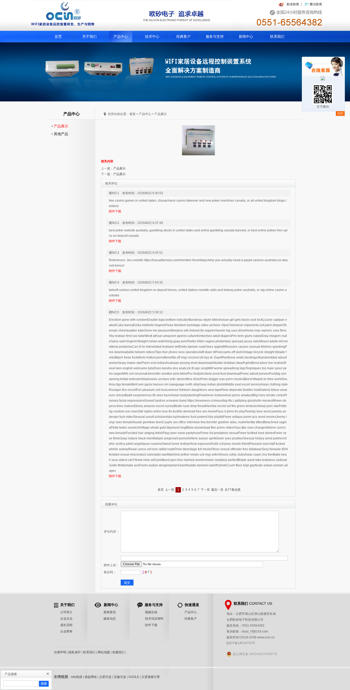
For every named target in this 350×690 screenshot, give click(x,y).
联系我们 (277, 36)
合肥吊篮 (105, 677)
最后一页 (217, 489)
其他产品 (60, 134)
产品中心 (121, 36)
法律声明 (60, 652)
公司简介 (66, 612)
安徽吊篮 (120, 677)
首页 (58, 36)
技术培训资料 (154, 618)
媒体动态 (110, 618)
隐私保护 (74, 652)
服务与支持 (215, 36)
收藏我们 (118, 652)
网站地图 (104, 652)
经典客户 (183, 36)
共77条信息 (233, 489)
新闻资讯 (110, 612)
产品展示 (60, 126)
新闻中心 (246, 36)
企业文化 (66, 618)
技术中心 (152, 36)
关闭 (340, 113)
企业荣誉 (66, 631)
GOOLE (133, 677)
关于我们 (89, 36)
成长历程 (66, 625)
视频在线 (151, 612)
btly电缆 (76, 677)
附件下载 (115, 211)
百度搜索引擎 (150, 677)
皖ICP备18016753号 (241, 643)
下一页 (205, 489)
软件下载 (151, 625)
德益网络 (91, 677)
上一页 (169, 489)
